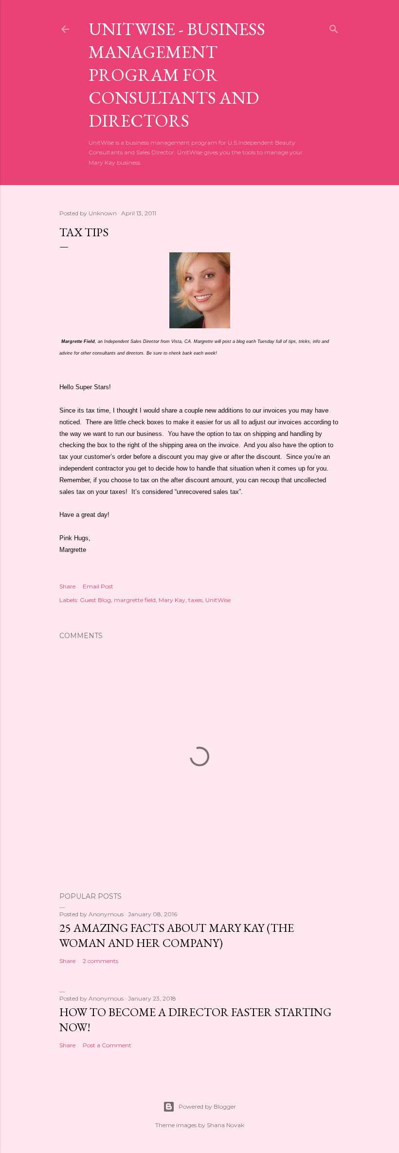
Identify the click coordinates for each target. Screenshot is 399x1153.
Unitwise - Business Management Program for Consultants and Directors (177, 75)
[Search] (334, 27)
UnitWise (218, 600)
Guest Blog (95, 600)
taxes (195, 600)
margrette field (135, 600)
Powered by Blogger (207, 1106)
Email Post (98, 586)
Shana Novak (225, 1125)
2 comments (100, 960)
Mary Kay (172, 600)
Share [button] (67, 586)
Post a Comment (107, 1045)
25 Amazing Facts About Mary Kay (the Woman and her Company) (176, 935)
